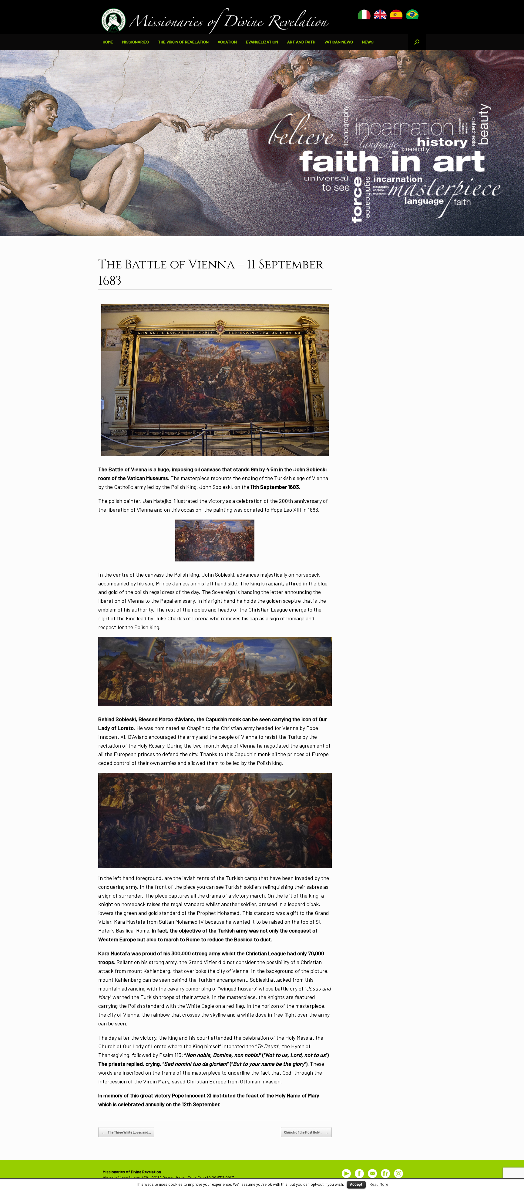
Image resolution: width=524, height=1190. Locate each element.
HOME (108, 41)
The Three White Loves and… (126, 1132)
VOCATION (227, 41)
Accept (356, 1184)
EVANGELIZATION (262, 41)
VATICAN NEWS (338, 41)
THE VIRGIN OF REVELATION (183, 41)
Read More (379, 1184)
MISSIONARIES (135, 41)
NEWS (368, 41)
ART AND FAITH (301, 41)
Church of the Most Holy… (306, 1132)
